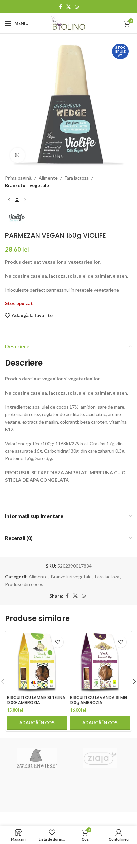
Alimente (48, 178)
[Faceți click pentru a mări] (17, 155)
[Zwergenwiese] (36, 758)
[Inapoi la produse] (17, 200)
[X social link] (68, 6)
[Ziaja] (100, 758)
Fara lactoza (77, 178)
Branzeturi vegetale (27, 185)
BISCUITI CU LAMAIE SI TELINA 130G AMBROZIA (36, 700)
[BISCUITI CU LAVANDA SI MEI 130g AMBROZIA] (100, 662)
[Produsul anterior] (9, 200)
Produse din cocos (24, 584)
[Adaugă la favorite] (57, 642)
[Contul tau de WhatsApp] (77, 6)
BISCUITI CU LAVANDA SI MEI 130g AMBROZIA (98, 700)
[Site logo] (69, 23)
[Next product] (25, 200)
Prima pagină (18, 178)
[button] (37, 723)
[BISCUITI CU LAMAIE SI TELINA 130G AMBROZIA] (37, 662)
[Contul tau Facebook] (60, 6)
